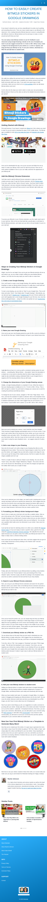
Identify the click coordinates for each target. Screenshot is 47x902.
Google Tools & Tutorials (39, 22)
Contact (3, 880)
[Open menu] (41, 3)
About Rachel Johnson (7, 846)
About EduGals (5, 843)
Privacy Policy (5, 863)
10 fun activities (28, 84)
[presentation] (11, 809)
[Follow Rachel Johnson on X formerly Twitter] (9, 791)
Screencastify (26, 712)
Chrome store (39, 181)
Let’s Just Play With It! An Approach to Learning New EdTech (11, 819)
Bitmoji (29, 128)
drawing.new (16, 295)
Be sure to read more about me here (31, 788)
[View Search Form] (44, 3)
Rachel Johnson (7, 22)
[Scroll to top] (44, 897)
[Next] (44, 815)
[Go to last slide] (3, 815)
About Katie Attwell (6, 850)
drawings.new (25, 295)
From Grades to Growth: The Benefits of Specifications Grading (35, 819)
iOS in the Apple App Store (22, 132)
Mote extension (8, 712)
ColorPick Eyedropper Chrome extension (18, 531)
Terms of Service (6, 867)
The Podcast (4, 854)
